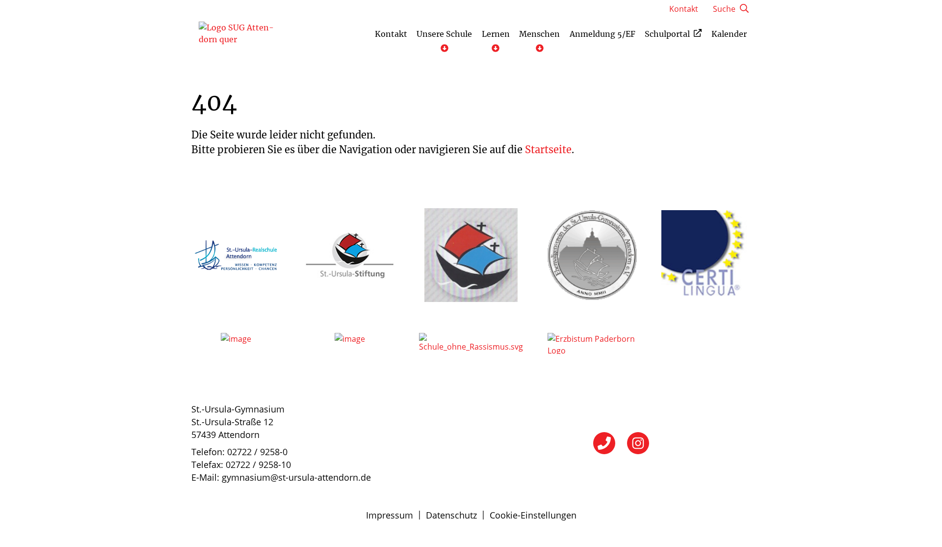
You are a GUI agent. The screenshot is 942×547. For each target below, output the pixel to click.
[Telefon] (604, 443)
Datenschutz (451, 515)
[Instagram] (638, 443)
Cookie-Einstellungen (533, 515)
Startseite (548, 149)
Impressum (389, 515)
